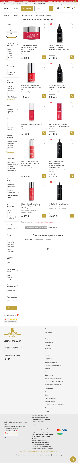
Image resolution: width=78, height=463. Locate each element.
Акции (47, 355)
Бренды (15, 15)
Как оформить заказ (51, 362)
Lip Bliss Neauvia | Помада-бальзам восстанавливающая (59, 125)
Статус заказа (49, 375)
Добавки (47, 345)
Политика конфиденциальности (54, 405)
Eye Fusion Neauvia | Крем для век (31, 125)
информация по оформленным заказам (61, 4)
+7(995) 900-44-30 (12, 341)
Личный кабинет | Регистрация (54, 381)
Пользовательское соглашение (54, 408)
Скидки (47, 352)
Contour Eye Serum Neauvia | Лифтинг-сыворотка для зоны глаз (31, 87)
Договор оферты (50, 401)
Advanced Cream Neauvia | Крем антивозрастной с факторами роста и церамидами (30, 48)
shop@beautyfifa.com (13, 347)
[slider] (6, 37)
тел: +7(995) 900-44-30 (37, 4)
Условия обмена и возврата (53, 365)
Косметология (49, 339)
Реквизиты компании (51, 398)
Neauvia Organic (26, 15)
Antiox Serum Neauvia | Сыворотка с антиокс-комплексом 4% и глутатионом (59, 47)
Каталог (28, 8)
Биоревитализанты (32, 227)
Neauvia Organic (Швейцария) (44, 222)
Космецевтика (49, 342)
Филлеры (43, 227)
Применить (11, 308)
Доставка (47, 369)
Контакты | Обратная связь (53, 378)
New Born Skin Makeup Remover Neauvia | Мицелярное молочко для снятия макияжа (58, 164)
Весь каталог (48, 333)
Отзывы (47, 395)
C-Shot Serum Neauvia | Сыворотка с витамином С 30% (58, 87)
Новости (47, 411)
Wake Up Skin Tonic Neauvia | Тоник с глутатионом (58, 205)
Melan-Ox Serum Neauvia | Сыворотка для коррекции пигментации (30, 163)
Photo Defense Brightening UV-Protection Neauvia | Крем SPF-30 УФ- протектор (31, 206)
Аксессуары (48, 349)
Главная (6, 15)
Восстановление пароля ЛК (53, 385)
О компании (48, 392)
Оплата (47, 372)
